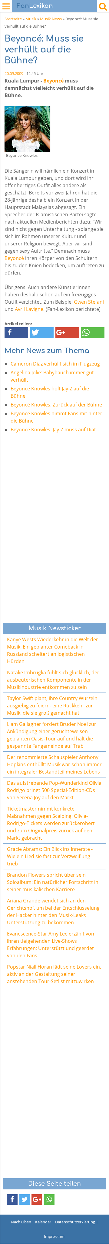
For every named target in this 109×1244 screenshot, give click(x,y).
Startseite (13, 19)
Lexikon (35, 5)
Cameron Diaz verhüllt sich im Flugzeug (55, 363)
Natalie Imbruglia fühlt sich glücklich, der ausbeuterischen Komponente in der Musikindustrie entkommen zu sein (53, 679)
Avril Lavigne (29, 309)
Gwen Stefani (89, 301)
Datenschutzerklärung (75, 1222)
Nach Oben (21, 1222)
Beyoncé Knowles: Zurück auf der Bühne (56, 404)
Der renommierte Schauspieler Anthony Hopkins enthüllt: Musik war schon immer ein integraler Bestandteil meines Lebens (54, 764)
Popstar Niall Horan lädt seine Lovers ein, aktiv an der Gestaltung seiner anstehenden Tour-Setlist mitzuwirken (54, 974)
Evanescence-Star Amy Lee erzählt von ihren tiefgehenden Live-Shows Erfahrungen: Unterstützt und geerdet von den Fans (50, 944)
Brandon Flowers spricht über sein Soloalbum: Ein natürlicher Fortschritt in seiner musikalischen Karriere (52, 882)
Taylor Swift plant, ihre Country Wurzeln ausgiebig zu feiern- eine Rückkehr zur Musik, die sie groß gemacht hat (52, 705)
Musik (30, 19)
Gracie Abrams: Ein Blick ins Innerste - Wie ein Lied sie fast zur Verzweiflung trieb (50, 856)
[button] (16, 332)
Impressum (54, 1236)
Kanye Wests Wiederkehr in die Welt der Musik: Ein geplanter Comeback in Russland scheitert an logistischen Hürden (52, 650)
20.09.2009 (14, 73)
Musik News (51, 19)
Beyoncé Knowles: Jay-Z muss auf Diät (53, 429)
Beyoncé (53, 80)
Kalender (43, 1222)
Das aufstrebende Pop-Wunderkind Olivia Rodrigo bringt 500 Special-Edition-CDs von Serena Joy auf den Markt (54, 790)
